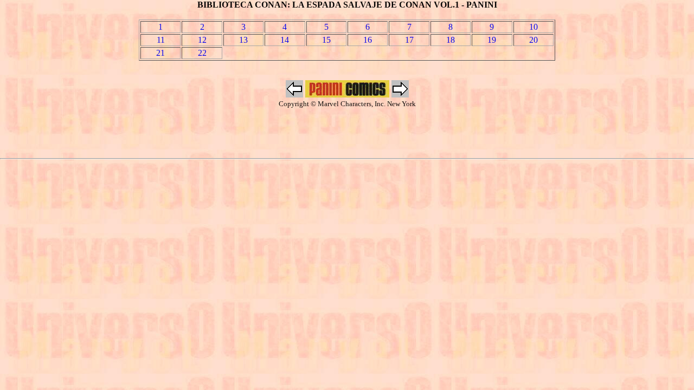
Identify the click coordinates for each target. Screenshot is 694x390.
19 (491, 39)
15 (326, 39)
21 (160, 52)
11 (161, 39)
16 (367, 39)
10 (533, 26)
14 (284, 39)
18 (450, 39)
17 (409, 39)
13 (243, 39)
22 (202, 52)
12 (202, 39)
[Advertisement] (347, 133)
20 (533, 39)
